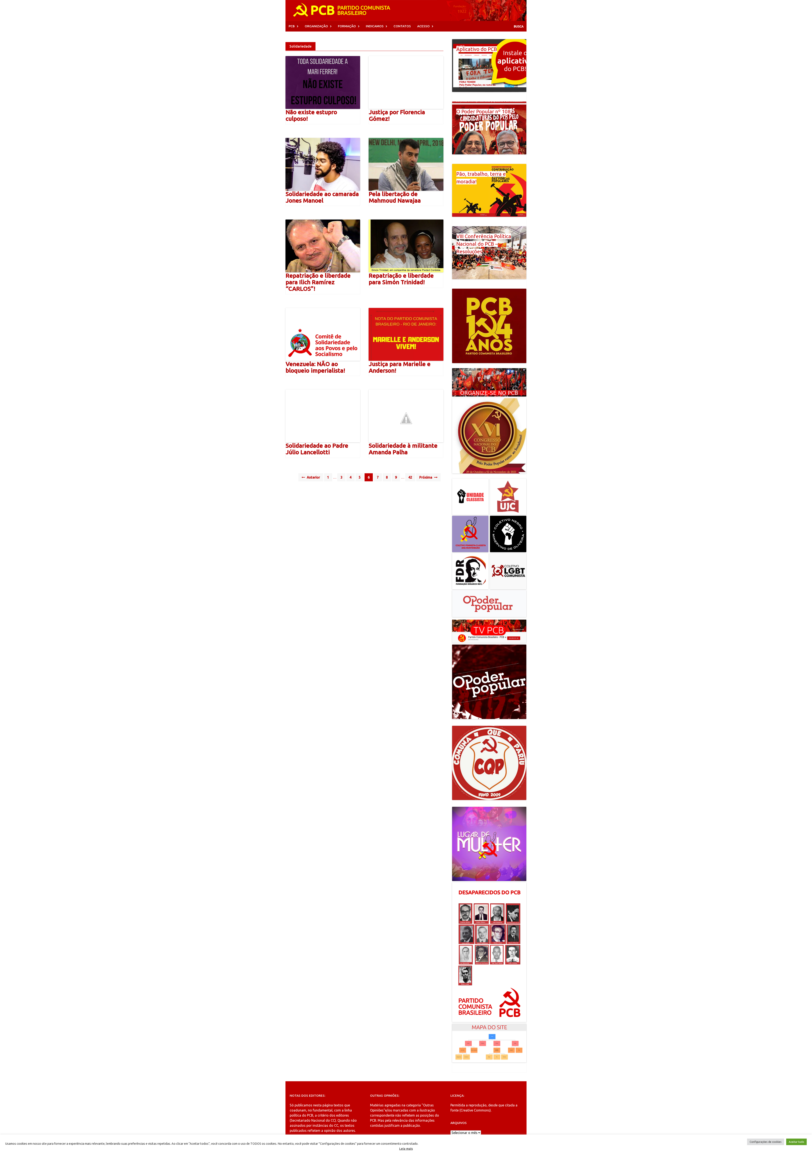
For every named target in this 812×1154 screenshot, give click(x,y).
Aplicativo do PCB (476, 49)
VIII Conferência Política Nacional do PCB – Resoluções (483, 243)
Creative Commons (475, 1110)
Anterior (313, 477)
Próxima (426, 477)
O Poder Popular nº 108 (483, 111)
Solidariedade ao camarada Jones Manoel (322, 197)
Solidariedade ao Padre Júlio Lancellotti (317, 448)
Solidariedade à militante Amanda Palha (403, 448)
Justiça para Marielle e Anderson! (400, 367)
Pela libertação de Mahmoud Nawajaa (395, 197)
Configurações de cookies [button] (766, 1141)
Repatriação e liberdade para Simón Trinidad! (401, 278)
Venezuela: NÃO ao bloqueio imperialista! (315, 367)
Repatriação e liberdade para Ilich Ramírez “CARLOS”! (318, 282)
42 (410, 477)
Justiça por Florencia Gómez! (397, 115)
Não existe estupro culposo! (311, 115)
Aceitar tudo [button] (796, 1141)
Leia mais (406, 1148)
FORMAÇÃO (347, 26)
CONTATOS (402, 26)
